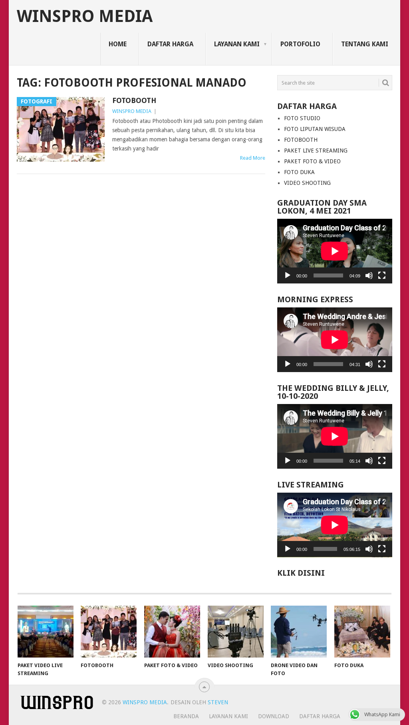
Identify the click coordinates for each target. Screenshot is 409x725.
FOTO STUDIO (302, 118)
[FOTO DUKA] (362, 632)
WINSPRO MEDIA (85, 16)
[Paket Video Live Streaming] (45, 632)
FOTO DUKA (299, 172)
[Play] (288, 275)
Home (118, 44)
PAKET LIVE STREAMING (315, 150)
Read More (252, 158)
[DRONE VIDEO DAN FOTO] (299, 632)
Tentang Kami (364, 44)
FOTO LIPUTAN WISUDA (314, 129)
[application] (334, 251)
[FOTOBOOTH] (109, 632)
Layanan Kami (237, 44)
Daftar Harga (170, 44)
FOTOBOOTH (134, 100)
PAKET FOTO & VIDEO (312, 161)
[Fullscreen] (382, 275)
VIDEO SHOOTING (307, 183)
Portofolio (300, 44)
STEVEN (217, 702)
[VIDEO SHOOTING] (236, 632)
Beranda (186, 716)
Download (273, 716)
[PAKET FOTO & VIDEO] (172, 632)
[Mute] (369, 275)
